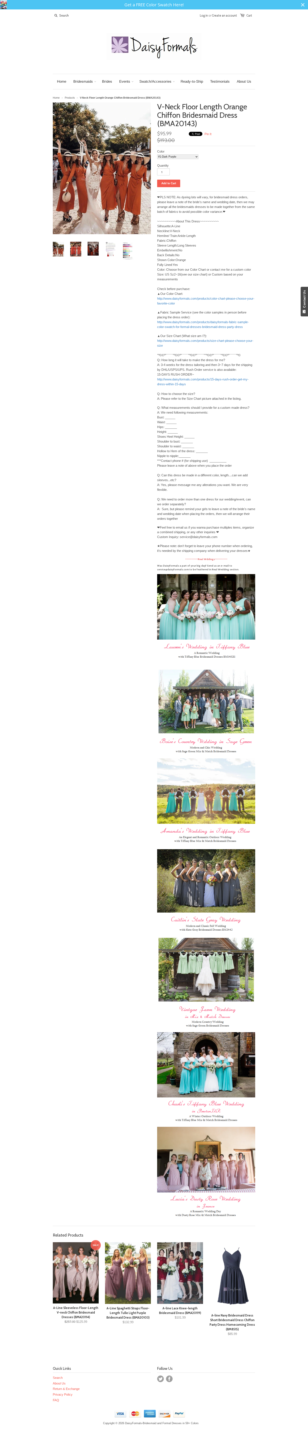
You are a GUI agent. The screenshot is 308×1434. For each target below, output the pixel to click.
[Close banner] (303, 5)
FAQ (56, 1400)
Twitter (160, 1378)
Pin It (207, 134)
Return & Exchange (66, 1389)
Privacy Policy (62, 1394)
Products (70, 97)
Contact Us (304, 300)
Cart (249, 15)
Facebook (169, 1378)
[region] (154, 4)
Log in (204, 15)
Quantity (163, 165)
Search (58, 1377)
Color (160, 151)
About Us (59, 1383)
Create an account (224, 15)
